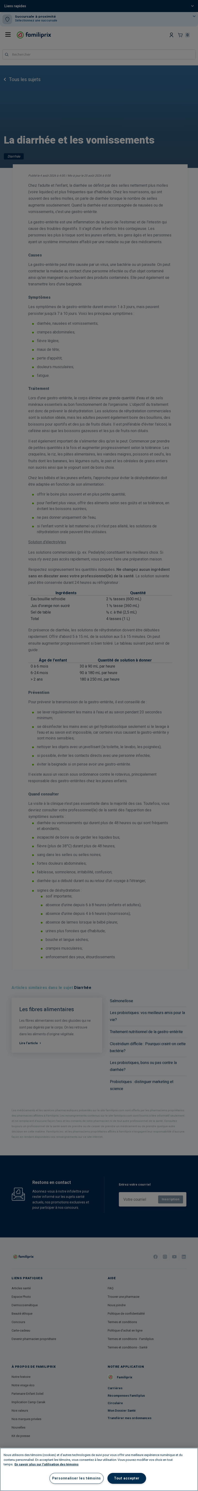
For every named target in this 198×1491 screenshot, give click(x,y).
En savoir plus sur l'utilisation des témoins (46, 1464)
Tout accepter (127, 1478)
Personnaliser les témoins (76, 1478)
